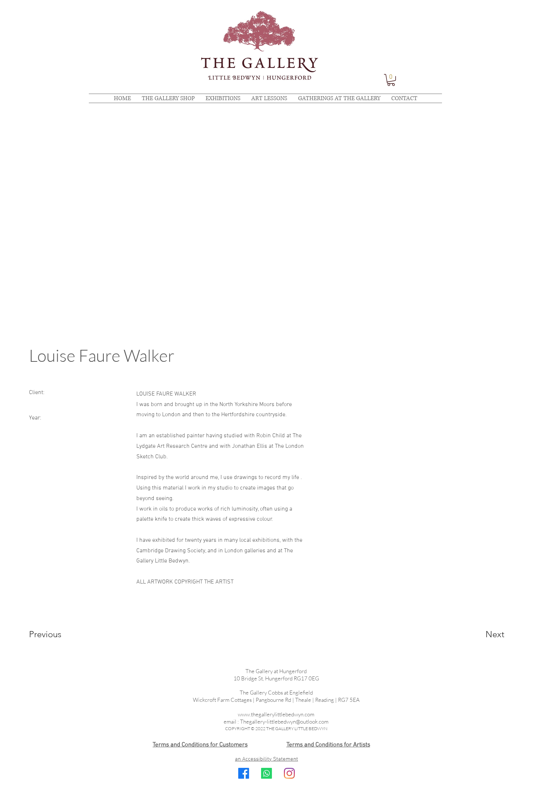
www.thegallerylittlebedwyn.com (276, 714)
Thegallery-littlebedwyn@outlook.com (284, 721)
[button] (391, 80)
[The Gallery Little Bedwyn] (289, 773)
